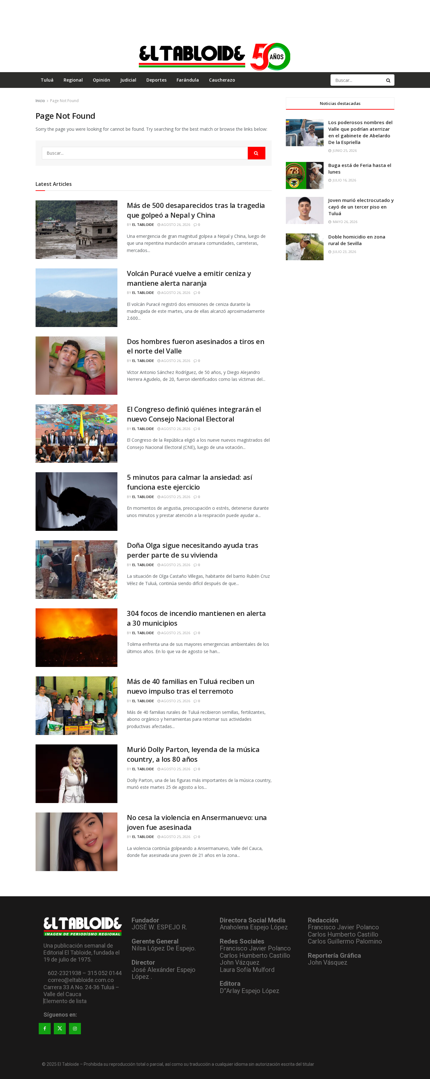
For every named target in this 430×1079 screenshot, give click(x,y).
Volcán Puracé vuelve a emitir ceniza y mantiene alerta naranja (189, 278)
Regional (73, 80)
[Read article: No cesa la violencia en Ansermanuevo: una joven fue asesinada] (76, 841)
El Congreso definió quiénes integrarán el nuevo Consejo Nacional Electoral (194, 413)
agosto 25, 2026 (175, 496)
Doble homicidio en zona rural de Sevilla (356, 239)
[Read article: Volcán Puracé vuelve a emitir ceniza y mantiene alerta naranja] (76, 297)
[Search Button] (388, 80)
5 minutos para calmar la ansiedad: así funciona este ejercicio (189, 481)
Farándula (188, 80)
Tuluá (47, 80)
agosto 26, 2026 (175, 224)
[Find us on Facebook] (45, 1028)
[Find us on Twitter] (60, 1028)
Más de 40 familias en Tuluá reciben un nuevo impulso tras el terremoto (190, 686)
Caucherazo (222, 80)
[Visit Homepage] (215, 56)
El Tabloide (143, 224)
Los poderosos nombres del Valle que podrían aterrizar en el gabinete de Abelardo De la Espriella (360, 132)
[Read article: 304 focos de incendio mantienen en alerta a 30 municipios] (76, 637)
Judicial (128, 80)
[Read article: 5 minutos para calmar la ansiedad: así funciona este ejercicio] (76, 501)
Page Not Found (64, 100)
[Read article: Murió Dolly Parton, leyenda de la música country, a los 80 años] (76, 773)
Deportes (156, 80)
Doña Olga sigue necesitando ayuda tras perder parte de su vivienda (192, 550)
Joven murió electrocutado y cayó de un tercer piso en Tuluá (361, 206)
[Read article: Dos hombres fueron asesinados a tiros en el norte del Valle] (76, 365)
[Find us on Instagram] (75, 1028)
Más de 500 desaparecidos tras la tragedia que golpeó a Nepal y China (196, 210)
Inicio (40, 100)
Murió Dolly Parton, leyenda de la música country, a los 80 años (193, 754)
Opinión (101, 80)
